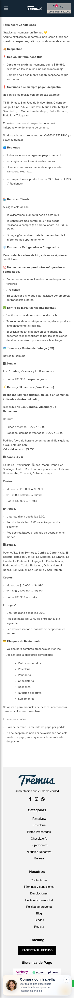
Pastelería (39, 825)
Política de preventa (39, 906)
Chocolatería (39, 838)
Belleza (39, 858)
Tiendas (39, 920)
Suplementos (39, 845)
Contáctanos (39, 880)
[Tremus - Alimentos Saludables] (28, 8)
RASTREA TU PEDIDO (37, 950)
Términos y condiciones (39, 886)
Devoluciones (39, 893)
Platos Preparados (39, 831)
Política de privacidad (39, 900)
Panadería (39, 818)
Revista (39, 926)
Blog (39, 913)
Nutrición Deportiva (39, 851)
